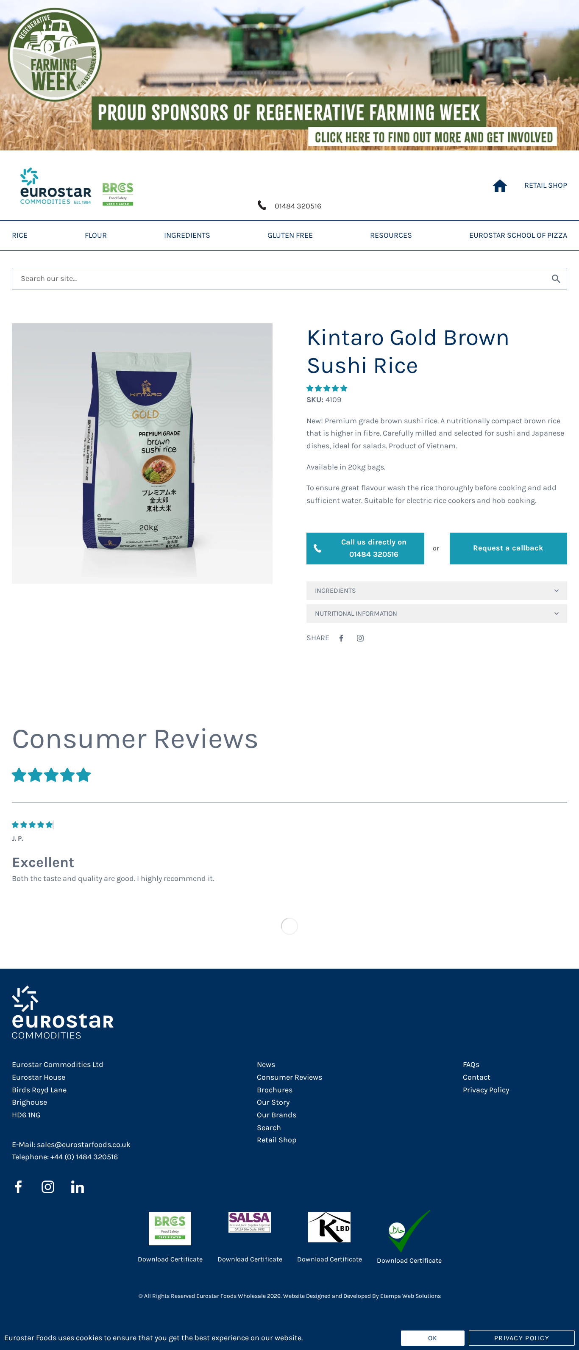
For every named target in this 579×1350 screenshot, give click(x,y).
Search (269, 1127)
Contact (476, 1077)
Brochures (274, 1089)
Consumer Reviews (289, 1077)
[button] (327, 388)
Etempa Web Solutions (410, 1296)
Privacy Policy (486, 1089)
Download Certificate (170, 1259)
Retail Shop (277, 1139)
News (266, 1064)
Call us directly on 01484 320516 (373, 548)
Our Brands (276, 1114)
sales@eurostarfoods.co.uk (84, 1144)
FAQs (471, 1064)
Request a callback (508, 548)
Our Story (273, 1102)
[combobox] (279, 278)
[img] (32, 825)
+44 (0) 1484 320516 (84, 1156)
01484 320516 (298, 206)
